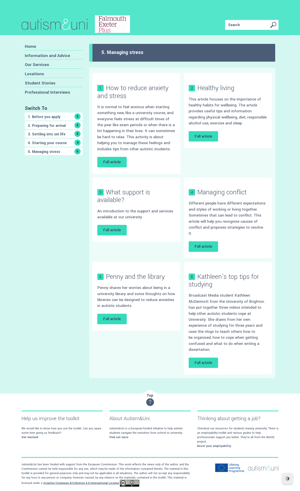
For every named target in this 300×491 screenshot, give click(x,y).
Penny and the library (135, 276)
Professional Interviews (47, 92)
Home (30, 46)
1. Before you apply (53, 116)
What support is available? (123, 196)
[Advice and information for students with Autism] (76, 25)
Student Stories (40, 83)
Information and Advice (47, 56)
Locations (34, 74)
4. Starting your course (53, 142)
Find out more (118, 437)
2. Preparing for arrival (53, 125)
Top (150, 395)
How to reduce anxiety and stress (132, 92)
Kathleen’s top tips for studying (224, 280)
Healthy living (215, 88)
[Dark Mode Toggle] (287, 478)
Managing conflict (222, 192)
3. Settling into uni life (53, 134)
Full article (112, 162)
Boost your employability (214, 446)
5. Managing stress (53, 151)
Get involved (30, 437)
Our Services (37, 65)
